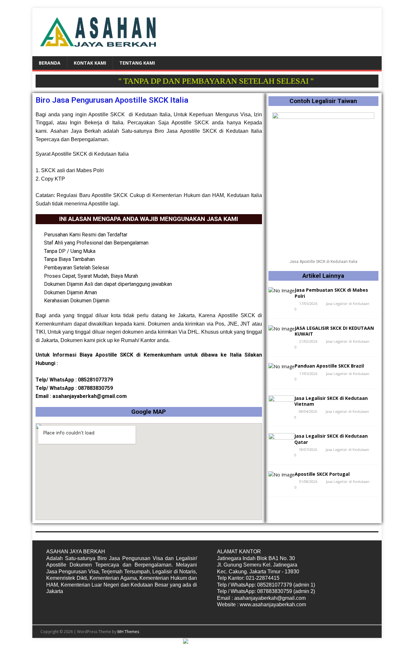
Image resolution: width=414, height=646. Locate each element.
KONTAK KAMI (90, 63)
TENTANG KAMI (137, 63)
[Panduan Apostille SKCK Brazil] (281, 366)
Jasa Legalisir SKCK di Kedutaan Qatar (331, 439)
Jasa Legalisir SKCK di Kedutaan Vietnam (331, 401)
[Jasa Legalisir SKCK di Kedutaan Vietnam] (281, 411)
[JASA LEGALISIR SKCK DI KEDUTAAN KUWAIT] (281, 329)
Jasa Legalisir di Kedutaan (347, 303)
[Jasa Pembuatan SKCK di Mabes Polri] (281, 290)
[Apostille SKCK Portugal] (281, 475)
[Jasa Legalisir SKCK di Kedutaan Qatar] (281, 449)
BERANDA (49, 63)
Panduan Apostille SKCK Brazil (329, 366)
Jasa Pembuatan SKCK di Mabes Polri (331, 293)
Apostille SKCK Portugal (322, 474)
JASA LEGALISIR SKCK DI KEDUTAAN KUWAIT (334, 331)
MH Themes (128, 631)
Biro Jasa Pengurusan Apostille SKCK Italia (112, 100)
